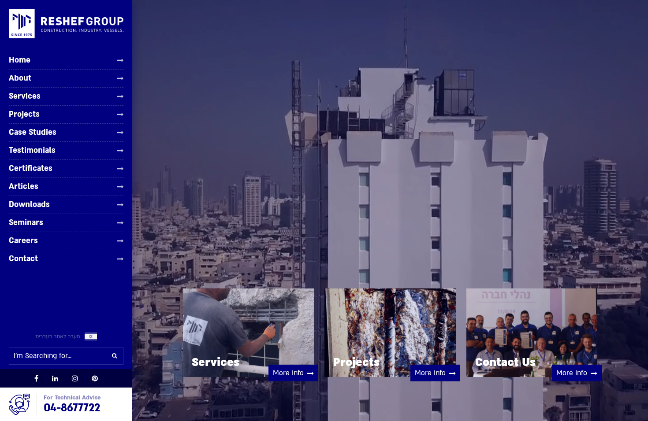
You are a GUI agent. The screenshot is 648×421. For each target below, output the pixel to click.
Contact (23, 258)
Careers (23, 240)
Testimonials (32, 150)
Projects (24, 114)
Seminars (26, 222)
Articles (23, 186)
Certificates (30, 168)
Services (25, 96)
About (20, 78)
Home (19, 60)
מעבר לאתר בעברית (57, 336)
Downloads (29, 204)
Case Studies (32, 132)
